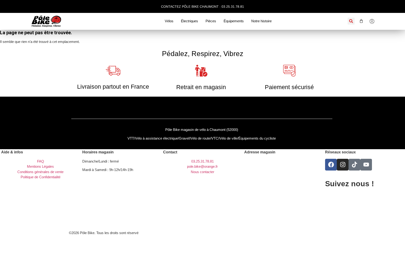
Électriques (189, 21)
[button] (351, 21)
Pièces (211, 21)
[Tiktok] (354, 165)
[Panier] (359, 21)
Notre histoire (261, 21)
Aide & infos (12, 152)
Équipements (234, 21)
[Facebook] (331, 165)
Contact (170, 152)
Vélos (169, 21)
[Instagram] (343, 165)
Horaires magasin (98, 152)
